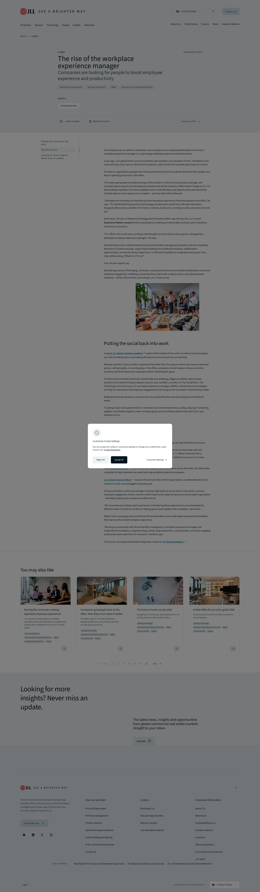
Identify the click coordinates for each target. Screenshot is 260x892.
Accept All (119, 459)
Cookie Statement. (112, 449)
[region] (130, 446)
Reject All (100, 459)
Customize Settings (157, 460)
